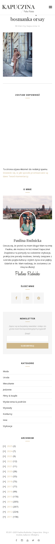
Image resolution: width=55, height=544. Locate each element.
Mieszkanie (8, 383)
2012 (9, 511)
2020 (9, 471)
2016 (9, 491)
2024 (9, 451)
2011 (9, 516)
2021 (9, 466)
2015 (9, 496)
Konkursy (7, 413)
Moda (6, 371)
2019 (9, 476)
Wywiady (7, 407)
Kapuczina (32, 26)
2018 (9, 481)
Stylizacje (7, 426)
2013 (9, 506)
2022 (9, 461)
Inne (5, 419)
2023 (9, 456)
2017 (9, 486)
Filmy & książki (10, 395)
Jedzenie (7, 389)
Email (27, 333)
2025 (9, 446)
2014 (9, 501)
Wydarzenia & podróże (14, 401)
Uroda (6, 377)
